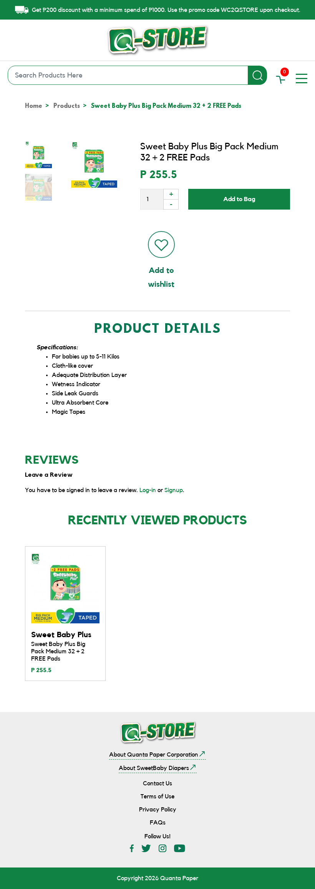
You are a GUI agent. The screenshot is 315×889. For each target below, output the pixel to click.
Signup (173, 490)
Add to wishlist (161, 277)
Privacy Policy (157, 809)
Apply (257, 75)
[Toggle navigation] (301, 78)
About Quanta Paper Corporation (153, 755)
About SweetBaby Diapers (154, 768)
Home (33, 106)
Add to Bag (239, 199)
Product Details (157, 330)
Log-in (147, 490)
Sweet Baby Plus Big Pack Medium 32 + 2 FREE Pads (58, 651)
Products (66, 106)
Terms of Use (157, 796)
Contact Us (157, 783)
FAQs (158, 823)
